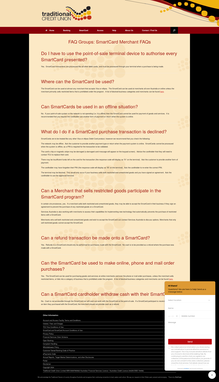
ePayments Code (49, 354)
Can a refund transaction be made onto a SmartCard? (95, 237)
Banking (66, 30)
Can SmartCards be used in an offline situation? (89, 106)
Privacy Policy (48, 334)
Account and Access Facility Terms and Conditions (62, 320)
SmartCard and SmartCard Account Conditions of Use (63, 330)
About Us (129, 30)
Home (51, 30)
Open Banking (48, 340)
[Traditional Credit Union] (66, 13)
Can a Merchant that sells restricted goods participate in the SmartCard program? (101, 193)
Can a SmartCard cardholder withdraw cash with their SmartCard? (108, 294)
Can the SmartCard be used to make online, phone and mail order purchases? (107, 265)
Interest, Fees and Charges (53, 323)
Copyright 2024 (48, 367)
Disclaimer (47, 364)
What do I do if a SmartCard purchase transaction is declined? (104, 131)
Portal (45, 360)
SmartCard (83, 30)
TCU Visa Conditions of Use (53, 327)
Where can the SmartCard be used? (77, 81)
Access (100, 30)
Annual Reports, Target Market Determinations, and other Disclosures (68, 357)
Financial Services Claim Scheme (55, 337)
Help (114, 30)
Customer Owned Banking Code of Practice (59, 350)
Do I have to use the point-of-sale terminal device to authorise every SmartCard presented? (109, 56)
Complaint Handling (50, 344)
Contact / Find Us (149, 30)
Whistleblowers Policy (51, 347)
